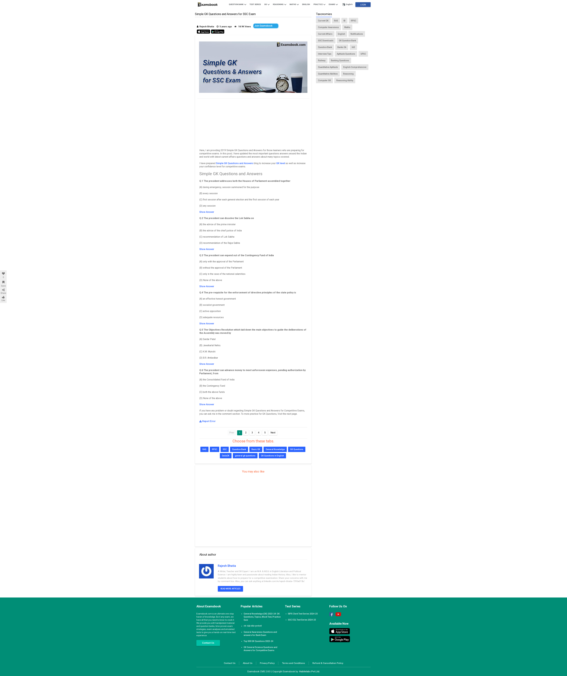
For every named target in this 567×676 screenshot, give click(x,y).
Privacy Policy (267, 663)
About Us (247, 663)
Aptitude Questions (346, 54)
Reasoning (278, 4)
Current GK (323, 20)
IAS (353, 47)
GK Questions (296, 449)
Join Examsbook (263, 25)
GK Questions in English (272, 456)
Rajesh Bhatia (227, 566)
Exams (332, 4)
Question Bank (236, 4)
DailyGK (225, 456)
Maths (293, 4)
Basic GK (255, 449)
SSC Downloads (325, 40)
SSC (225, 449)
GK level (281, 163)
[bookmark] (3, 282)
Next (273, 432)
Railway (321, 60)
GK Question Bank (347, 40)
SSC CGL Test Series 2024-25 (302, 620)
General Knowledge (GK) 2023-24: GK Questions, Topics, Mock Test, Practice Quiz (262, 617)
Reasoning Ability (344, 80)
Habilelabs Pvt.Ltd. (309, 671)
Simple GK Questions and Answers (234, 163)
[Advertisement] (253, 123)
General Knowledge (275, 449)
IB (344, 20)
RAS (204, 449)
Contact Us (208, 642)
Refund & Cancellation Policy (327, 663)
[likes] (3, 273)
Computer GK (324, 80)
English (306, 4)
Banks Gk (341, 47)
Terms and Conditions (293, 663)
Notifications (357, 34)
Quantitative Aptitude (328, 67)
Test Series (255, 4)
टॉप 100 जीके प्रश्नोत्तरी (253, 626)
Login (363, 5)
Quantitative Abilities (328, 74)
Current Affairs (325, 34)
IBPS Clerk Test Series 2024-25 (303, 614)
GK (265, 4)
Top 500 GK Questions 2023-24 (258, 641)
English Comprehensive (354, 67)
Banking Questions (340, 60)
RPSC (214, 449)
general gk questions (245, 456)
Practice (318, 4)
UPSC (363, 54)
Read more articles (230, 588)
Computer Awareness (328, 27)
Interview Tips (324, 54)
